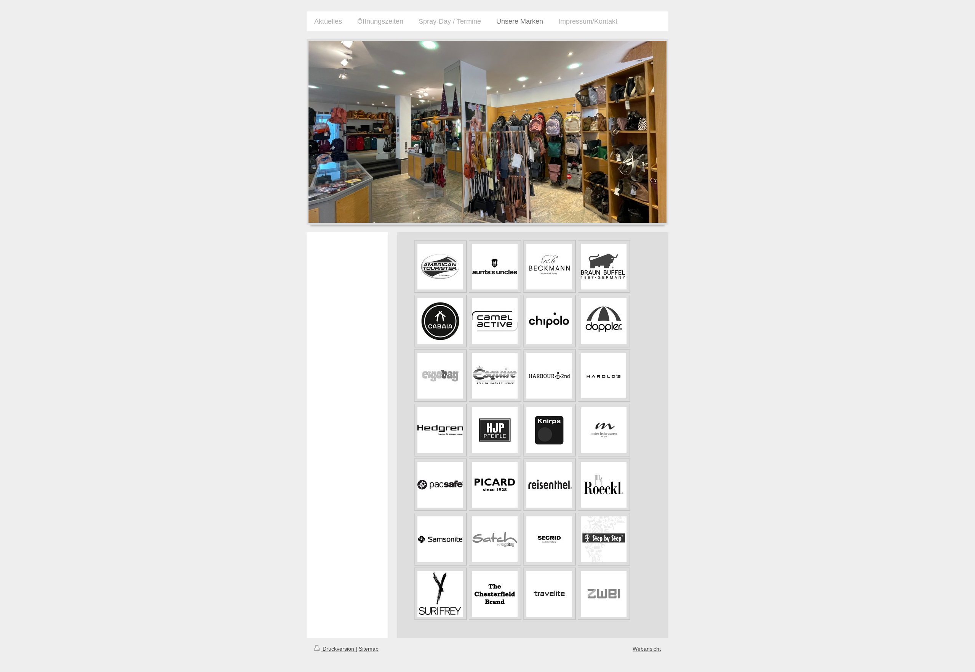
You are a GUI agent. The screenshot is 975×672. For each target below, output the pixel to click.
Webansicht (647, 649)
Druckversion (338, 649)
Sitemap (369, 649)
